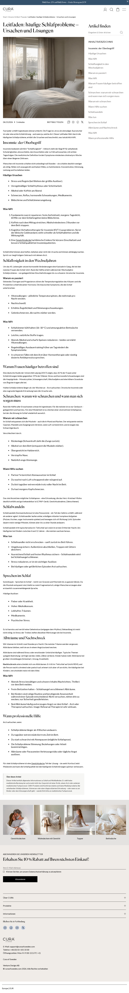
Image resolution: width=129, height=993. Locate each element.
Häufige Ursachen (97, 53)
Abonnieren (20, 879)
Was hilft (92, 58)
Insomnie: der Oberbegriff (101, 48)
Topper (80, 838)
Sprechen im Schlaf (97, 122)
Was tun (92, 117)
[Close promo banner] (128, 1)
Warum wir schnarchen (99, 101)
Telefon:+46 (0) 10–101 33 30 (16, 949)
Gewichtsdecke (23, 240)
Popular (24, 17)
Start (5, 17)
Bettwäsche (111, 838)
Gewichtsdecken (18, 838)
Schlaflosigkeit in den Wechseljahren (98, 66)
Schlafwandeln (95, 112)
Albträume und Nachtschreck (102, 127)
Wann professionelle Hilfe (101, 138)
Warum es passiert (97, 73)
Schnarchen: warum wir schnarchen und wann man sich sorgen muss (105, 94)
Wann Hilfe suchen (97, 106)
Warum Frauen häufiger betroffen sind (105, 85)
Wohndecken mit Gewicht (49, 838)
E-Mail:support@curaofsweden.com (19, 946)
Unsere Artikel (14, 17)
